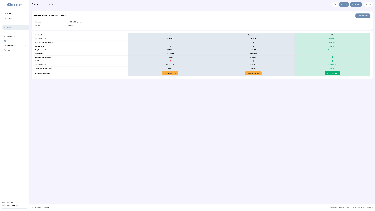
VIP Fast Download (332, 73)
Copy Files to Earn (363, 16)
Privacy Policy (333, 207)
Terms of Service (344, 207)
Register (357, 4)
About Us (361, 207)
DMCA (354, 207)
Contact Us (369, 207)
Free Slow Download (170, 73)
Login (345, 4)
